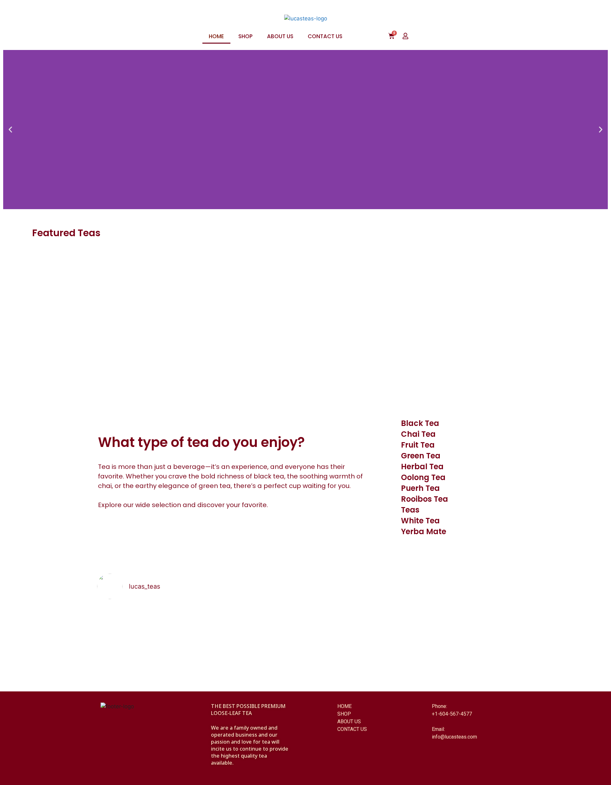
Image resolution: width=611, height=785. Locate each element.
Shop (245, 36)
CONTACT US (352, 729)
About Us (280, 36)
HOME (344, 706)
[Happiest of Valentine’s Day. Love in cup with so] (463, 615)
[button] (10, 130)
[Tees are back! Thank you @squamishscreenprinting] (253, 619)
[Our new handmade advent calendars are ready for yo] (148, 635)
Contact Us (325, 36)
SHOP (344, 714)
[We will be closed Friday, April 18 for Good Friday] (358, 627)
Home (216, 36)
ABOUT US (349, 721)
